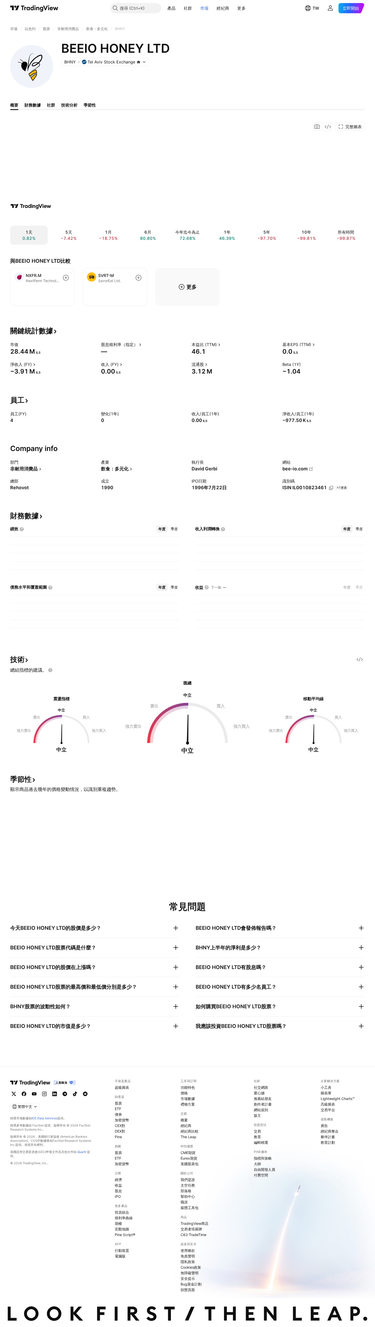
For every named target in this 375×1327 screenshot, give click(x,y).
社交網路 (261, 1087)
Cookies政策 (191, 1267)
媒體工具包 (189, 1207)
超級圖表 (122, 1087)
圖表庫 (326, 1093)
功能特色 (188, 1087)
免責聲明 (188, 1256)
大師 (257, 1164)
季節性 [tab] (90, 105)
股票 (118, 1103)
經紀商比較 (189, 1131)
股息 (118, 1191)
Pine (118, 1137)
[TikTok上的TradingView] (75, 1093)
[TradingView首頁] (34, 8)
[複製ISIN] (331, 488)
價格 (184, 1093)
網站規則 (261, 1110)
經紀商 (223, 8)
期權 (118, 1223)
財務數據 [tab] (32, 105)
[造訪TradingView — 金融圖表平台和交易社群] (31, 206)
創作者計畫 (263, 1104)
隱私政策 (188, 1261)
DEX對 (120, 1131)
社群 (188, 8)
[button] (179, 8)
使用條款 (188, 1250)
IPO (118, 1196)
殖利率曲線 (124, 1218)
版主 (257, 1115)
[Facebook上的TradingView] (24, 1093)
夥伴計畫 (328, 1137)
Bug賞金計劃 (191, 1284)
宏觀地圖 (122, 1229)
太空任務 (188, 1185)
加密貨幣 (122, 1120)
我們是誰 (188, 1179)
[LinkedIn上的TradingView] (54, 1093)
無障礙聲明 (189, 1273)
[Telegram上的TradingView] (64, 1093)
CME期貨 (188, 1152)
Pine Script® (125, 1234)
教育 (257, 1137)
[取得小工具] (327, 126)
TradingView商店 (194, 1223)
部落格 (186, 1191)
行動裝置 (122, 1250)
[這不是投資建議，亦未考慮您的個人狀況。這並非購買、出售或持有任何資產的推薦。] (50, 670)
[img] (138, 62)
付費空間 (261, 1175)
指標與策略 (263, 1158)
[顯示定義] (21, 344)
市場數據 (188, 1098)
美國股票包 (189, 1164)
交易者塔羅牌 (191, 1229)
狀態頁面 (188, 1290)
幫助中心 (188, 1196)
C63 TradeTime (193, 1234)
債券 (118, 1114)
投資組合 (122, 1212)
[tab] (162, 529)
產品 (171, 8)
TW (315, 8)
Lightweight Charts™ (338, 1098)
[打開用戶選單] (330, 8)
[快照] (317, 126)
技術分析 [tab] (69, 105)
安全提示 (188, 1278)
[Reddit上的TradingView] (85, 1093)
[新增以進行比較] (65, 277)
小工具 (326, 1087)
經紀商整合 (330, 1131)
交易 (257, 1131)
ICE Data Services (44, 1118)
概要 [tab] (14, 105)
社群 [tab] (51, 105)
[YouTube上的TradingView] (34, 1093)
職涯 (184, 1202)
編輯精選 (261, 1142)
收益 (118, 1185)
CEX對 (120, 1125)
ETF (118, 1109)
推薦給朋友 (263, 1098)
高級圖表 (328, 1104)
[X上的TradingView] (13, 1093)
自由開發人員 (264, 1169)
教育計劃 (328, 1142)
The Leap (188, 1137)
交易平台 (328, 1110)
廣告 (324, 1125)
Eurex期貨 (189, 1158)
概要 (184, 1120)
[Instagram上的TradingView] (44, 1093)
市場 (204, 8)
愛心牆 (259, 1093)
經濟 (118, 1179)
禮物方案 (188, 1104)
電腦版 (120, 1256)
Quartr (81, 1152)
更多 (241, 8)
